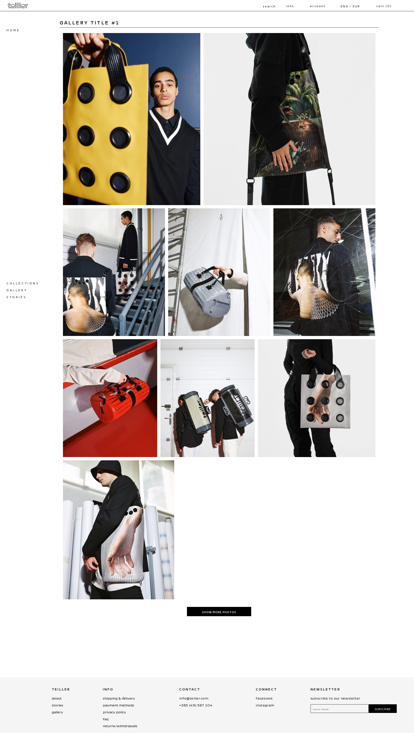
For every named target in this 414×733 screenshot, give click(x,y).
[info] (286, 3)
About (57, 697)
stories (16, 296)
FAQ (105, 718)
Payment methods (118, 704)
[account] (310, 3)
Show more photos (219, 611)
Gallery (16, 289)
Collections (22, 282)
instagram (265, 704)
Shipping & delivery (119, 697)
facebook (264, 697)
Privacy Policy (114, 711)
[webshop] (18, 5)
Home (13, 29)
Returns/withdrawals (120, 725)
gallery (57, 711)
